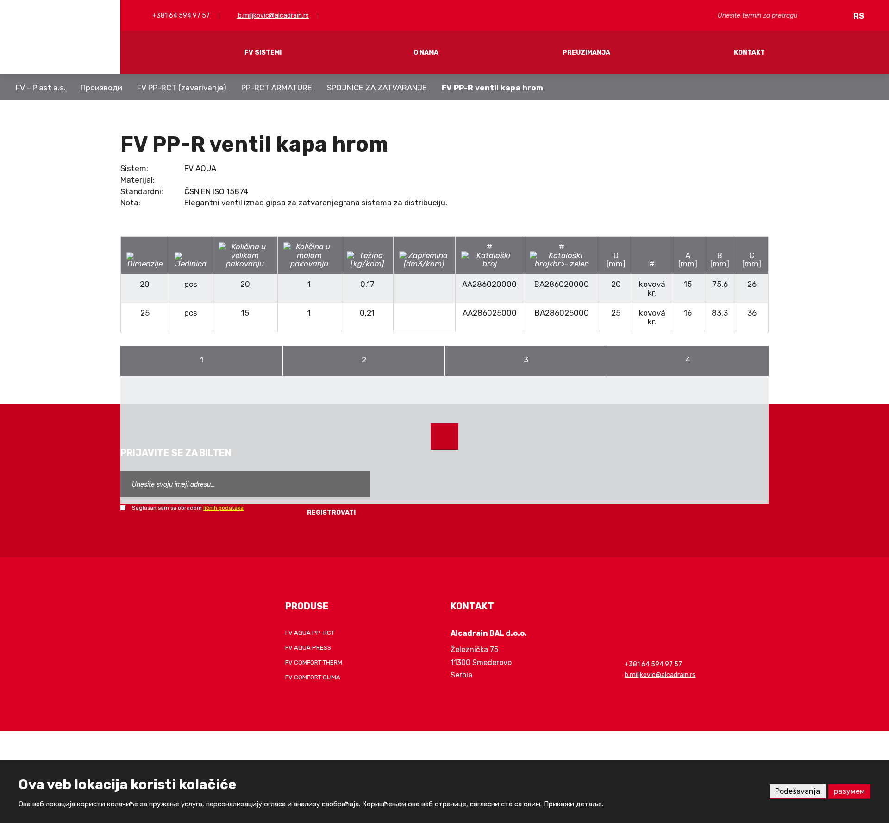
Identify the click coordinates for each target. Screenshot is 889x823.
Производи (101, 87)
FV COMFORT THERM (313, 662)
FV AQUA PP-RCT (309, 632)
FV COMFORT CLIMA (312, 677)
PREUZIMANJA (586, 53)
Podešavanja (797, 791)
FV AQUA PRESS (308, 647)
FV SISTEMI (263, 53)
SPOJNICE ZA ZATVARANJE (377, 87)
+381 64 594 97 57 (180, 15)
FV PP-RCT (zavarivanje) (181, 87)
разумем (849, 791)
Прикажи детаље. (573, 804)
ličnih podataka (223, 508)
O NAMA (425, 53)
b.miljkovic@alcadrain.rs (273, 15)
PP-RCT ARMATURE (276, 87)
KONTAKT (749, 53)
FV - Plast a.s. (41, 87)
